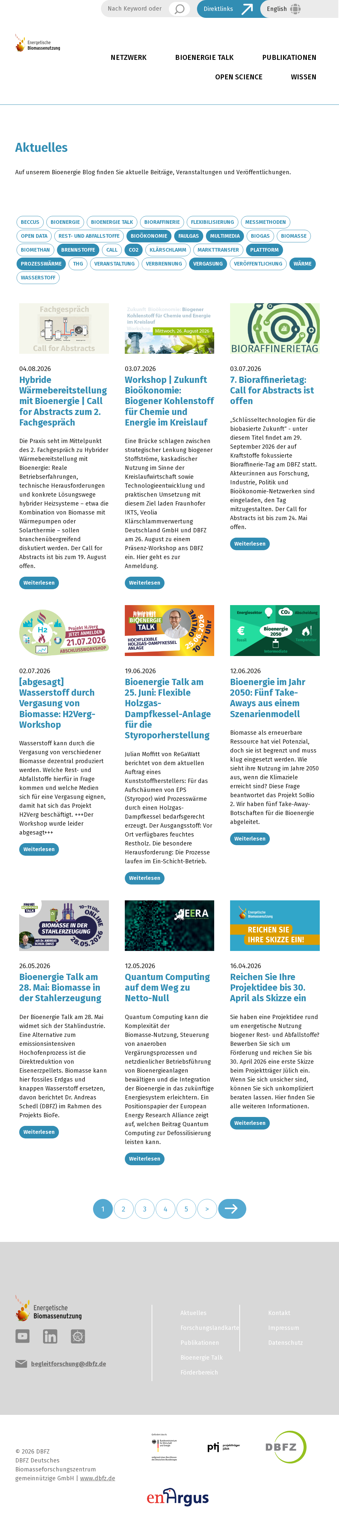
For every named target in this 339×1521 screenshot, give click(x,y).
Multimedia (225, 236)
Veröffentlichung (258, 264)
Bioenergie (65, 222)
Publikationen (289, 57)
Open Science (239, 77)
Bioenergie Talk (204, 57)
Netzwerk (129, 57)
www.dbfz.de (97, 1478)
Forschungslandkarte (205, 1328)
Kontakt (279, 1313)
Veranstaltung (114, 264)
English (277, 9)
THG (78, 264)
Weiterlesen (39, 583)
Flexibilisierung (212, 222)
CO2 (133, 250)
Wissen (303, 77)
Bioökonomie (149, 236)
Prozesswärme (41, 264)
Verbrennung (164, 264)
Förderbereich (199, 1372)
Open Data (34, 236)
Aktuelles (193, 1313)
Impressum (283, 1328)
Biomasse (294, 236)
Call (112, 250)
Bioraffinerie (162, 222)
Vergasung (208, 264)
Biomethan (35, 250)
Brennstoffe (78, 250)
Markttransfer (218, 250)
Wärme (303, 264)
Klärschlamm (168, 250)
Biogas (260, 236)
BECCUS (30, 222)
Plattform (264, 250)
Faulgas (188, 236)
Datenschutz (285, 1342)
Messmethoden (265, 222)
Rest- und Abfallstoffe (89, 236)
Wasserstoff (38, 277)
